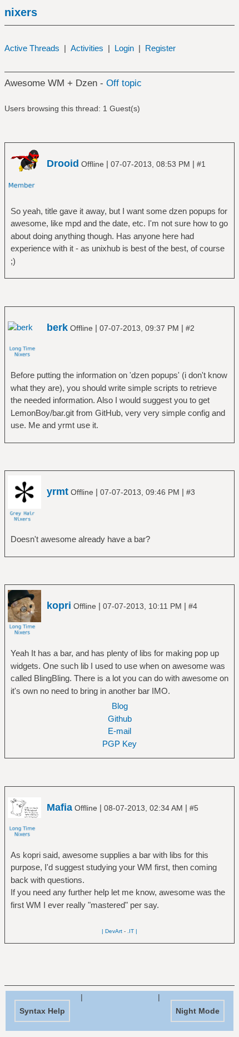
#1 (201, 164)
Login (124, 48)
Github (120, 718)
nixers (20, 12)
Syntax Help (42, 1010)
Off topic (124, 83)
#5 (194, 807)
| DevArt (112, 931)
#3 (190, 492)
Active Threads (31, 48)
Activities (87, 48)
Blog (120, 706)
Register (160, 48)
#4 (192, 606)
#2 (190, 328)
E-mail (119, 731)
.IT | (132, 931)
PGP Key (119, 743)
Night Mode (198, 1010)
